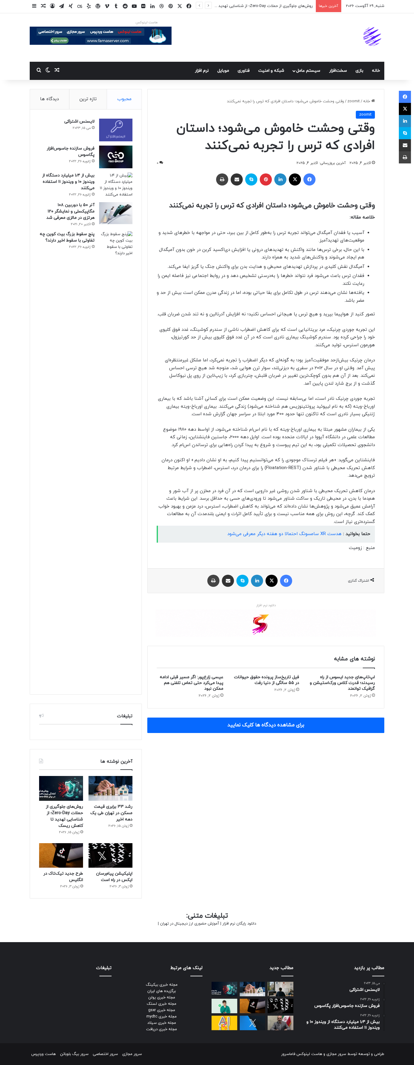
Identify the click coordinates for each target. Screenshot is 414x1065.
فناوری (244, 71)
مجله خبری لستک (161, 1004)
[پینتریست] (266, 179)
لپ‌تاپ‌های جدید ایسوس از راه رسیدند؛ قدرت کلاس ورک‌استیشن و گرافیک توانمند (342, 683)
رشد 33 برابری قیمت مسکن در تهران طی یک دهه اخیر (111, 813)
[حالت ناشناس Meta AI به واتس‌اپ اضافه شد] (224, 1006)
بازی (359, 71)
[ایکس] (295, 179)
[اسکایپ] (251, 179)
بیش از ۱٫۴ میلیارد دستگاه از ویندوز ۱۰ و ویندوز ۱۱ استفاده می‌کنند (68, 182)
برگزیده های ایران (161, 991)
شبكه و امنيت (271, 71)
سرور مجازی (336, 1054)
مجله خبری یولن (161, 997)
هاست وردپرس (43, 1054)
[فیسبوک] (309, 179)
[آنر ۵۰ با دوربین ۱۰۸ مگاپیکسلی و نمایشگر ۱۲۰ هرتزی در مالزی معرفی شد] (115, 213)
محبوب (124, 99)
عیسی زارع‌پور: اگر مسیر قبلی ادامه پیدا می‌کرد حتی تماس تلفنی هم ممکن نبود (191, 683)
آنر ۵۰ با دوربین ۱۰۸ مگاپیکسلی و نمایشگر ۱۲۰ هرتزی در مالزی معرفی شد (70, 211)
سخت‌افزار (338, 71)
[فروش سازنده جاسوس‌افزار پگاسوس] (115, 157)
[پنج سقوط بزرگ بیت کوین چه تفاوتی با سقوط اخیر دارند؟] (115, 458)
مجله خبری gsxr (161, 1010)
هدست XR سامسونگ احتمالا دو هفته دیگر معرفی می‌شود (284, 534)
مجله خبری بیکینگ (162, 985)
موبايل (223, 71)
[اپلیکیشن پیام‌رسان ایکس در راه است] (110, 855)
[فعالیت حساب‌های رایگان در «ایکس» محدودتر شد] (252, 1023)
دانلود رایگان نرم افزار (239, 923)
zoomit (353, 101)
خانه (376, 71)
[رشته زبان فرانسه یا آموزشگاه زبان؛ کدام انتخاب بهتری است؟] (280, 989)
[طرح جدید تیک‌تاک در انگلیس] (61, 855)
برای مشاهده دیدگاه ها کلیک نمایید (265, 725)
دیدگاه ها (49, 99)
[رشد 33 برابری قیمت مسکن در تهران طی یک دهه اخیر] (110, 788)
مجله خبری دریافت (161, 1029)
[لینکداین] (280, 179)
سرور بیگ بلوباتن (74, 1054)
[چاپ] (222, 179)
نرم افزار (202, 71)
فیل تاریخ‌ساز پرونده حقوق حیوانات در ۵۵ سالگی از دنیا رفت (266, 680)
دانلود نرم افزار (266, 605)
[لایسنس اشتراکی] (115, 130)
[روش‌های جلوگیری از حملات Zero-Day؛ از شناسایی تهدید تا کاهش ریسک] (61, 788)
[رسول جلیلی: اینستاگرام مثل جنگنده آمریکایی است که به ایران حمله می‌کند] (280, 1023)
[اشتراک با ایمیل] (237, 179)
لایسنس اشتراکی (79, 121)
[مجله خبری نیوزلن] (373, 37)
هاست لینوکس (146, 22)
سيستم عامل (308, 71)
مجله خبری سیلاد (161, 1023)
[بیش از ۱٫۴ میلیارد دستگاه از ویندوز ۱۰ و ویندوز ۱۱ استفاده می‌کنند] (115, 185)
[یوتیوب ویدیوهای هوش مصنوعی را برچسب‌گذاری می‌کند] (224, 1023)
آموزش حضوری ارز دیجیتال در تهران (189, 923)
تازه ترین (88, 99)
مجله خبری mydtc (161, 1016)
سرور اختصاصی (105, 1054)
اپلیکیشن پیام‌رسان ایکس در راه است (281, 6)
